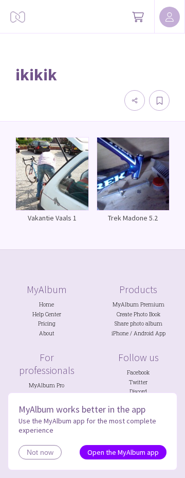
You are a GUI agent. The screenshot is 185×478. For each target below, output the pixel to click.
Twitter (138, 382)
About (46, 333)
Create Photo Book (138, 314)
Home (46, 304)
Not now (40, 452)
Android (144, 333)
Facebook (138, 372)
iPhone (120, 333)
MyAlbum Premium (138, 304)
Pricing (46, 323)
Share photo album (138, 323)
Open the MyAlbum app (123, 452)
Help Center (46, 314)
